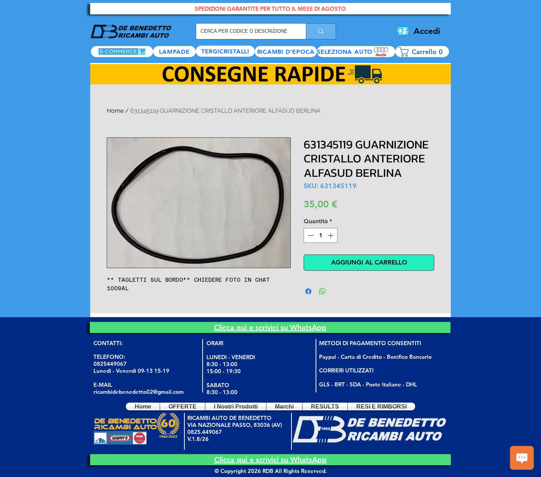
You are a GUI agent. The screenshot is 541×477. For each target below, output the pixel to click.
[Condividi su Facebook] (308, 291)
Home (115, 110)
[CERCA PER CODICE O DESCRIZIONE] (321, 31)
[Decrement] (310, 235)
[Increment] (331, 235)
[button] (356, 51)
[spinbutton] (320, 235)
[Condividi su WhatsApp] (322, 291)
